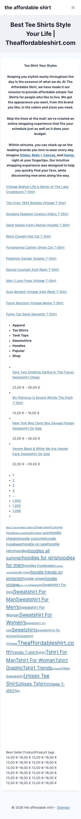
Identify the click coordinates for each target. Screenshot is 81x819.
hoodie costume (31, 538)
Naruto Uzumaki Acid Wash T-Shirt (32, 269)
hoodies (21, 551)
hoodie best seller (37, 533)
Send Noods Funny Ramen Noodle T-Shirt (38, 225)
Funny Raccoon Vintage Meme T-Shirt (34, 303)
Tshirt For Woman (35, 660)
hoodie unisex (34, 579)
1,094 (16, 501)
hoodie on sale (35, 544)
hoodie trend (21, 572)
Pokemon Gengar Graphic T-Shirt (31, 258)
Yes (17, 691)
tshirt (41, 652)
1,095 (16, 506)
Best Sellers (27, 527)
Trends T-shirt (24, 652)
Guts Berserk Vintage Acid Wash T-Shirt (36, 292)
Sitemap (63, 807)
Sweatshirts (24, 629)
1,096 (16, 511)
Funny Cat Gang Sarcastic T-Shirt (31, 314)
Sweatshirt (36, 585)
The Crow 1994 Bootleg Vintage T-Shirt (36, 203)
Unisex (56, 668)
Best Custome (13, 527)
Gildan (25, 155)
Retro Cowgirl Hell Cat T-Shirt (28, 236)
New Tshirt (24, 585)
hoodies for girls (39, 557)
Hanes (69, 155)
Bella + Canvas (43, 155)
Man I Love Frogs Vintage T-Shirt (31, 281)
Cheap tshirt (42, 527)
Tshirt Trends (37, 668)
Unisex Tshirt (31, 684)
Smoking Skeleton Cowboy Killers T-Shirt (37, 214)
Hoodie (21, 533)
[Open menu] (73, 7)
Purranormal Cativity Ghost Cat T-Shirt (35, 247)
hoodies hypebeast (39, 565)
